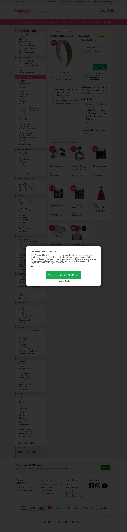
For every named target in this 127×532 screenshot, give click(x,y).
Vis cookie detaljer (63, 281)
